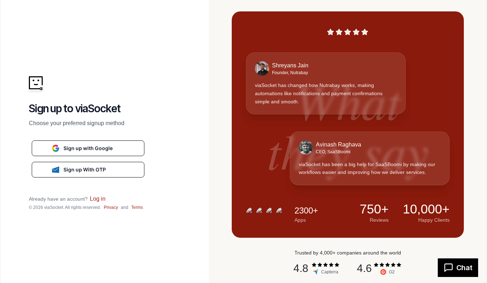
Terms (137, 207)
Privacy (111, 207)
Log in (98, 199)
